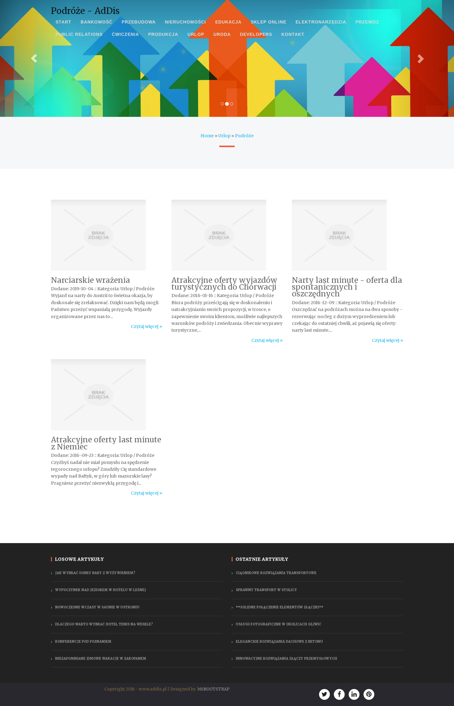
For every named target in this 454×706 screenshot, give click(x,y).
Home (207, 135)
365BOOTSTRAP (213, 689)
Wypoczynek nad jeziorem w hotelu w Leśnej (100, 590)
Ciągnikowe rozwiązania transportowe (276, 573)
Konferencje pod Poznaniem (83, 642)
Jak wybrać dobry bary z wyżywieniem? (95, 573)
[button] (34, 58)
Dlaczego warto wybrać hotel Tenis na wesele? (104, 624)
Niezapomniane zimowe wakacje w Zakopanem (100, 659)
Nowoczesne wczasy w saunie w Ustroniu (97, 607)
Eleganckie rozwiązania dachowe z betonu (279, 642)
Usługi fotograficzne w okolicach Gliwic (279, 624)
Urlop (224, 135)
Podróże (244, 135)
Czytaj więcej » (146, 326)
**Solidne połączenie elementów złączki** (279, 607)
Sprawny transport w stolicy (266, 590)
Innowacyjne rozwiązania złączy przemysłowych (286, 659)
